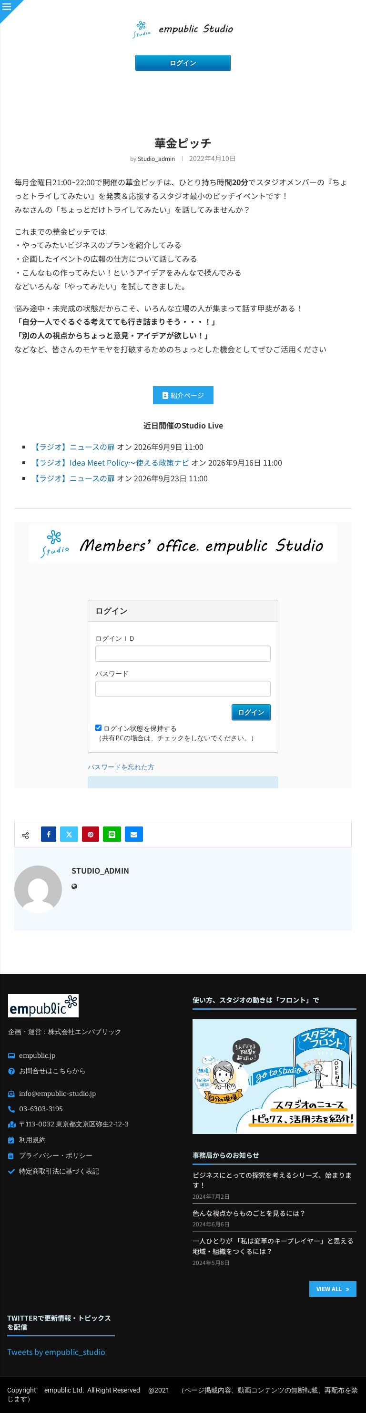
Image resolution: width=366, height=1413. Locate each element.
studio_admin (156, 158)
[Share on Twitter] (69, 834)
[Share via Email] (134, 834)
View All (330, 1288)
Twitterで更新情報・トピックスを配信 (59, 1322)
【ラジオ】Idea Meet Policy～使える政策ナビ (110, 462)
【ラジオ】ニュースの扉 (73, 446)
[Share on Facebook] (48, 834)
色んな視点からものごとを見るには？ (249, 1213)
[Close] (12, 12)
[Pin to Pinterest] (90, 834)
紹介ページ (187, 395)
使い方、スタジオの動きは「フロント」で (256, 1000)
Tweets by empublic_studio (56, 1351)
